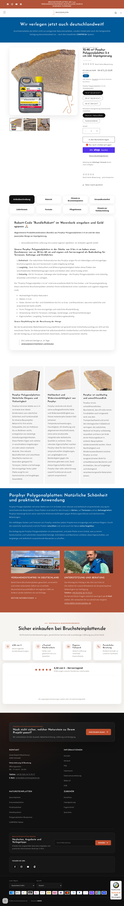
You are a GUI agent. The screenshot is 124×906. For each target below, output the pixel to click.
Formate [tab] (48, 209)
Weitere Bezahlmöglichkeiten (98, 156)
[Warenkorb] (121, 12)
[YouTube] (28, 866)
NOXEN (39, 901)
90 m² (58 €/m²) (91, 104)
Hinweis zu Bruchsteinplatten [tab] (75, 199)
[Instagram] (21, 866)
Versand (95, 79)
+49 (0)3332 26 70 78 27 (82, 592)
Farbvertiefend (91, 121)
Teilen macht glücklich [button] (94, 185)
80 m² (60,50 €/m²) (93, 98)
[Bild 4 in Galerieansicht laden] (43, 124)
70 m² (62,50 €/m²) (93, 93)
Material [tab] (48, 199)
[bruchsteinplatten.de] (60, 13)
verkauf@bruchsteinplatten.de (77, 603)
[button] (4, 12)
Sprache (39, 881)
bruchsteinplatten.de (20, 901)
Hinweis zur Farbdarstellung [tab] (102, 209)
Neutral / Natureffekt (94, 115)
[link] (98, 732)
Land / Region (13, 881)
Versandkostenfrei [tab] (102, 199)
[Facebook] (15, 866)
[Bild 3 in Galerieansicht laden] (29, 124)
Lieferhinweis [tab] (21, 209)
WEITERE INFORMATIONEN (22, 598)
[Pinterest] (34, 866)
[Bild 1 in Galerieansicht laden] (16, 124)
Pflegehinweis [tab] (75, 209)
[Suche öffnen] (115, 12)
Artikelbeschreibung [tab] (21, 199)
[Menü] (120, 882)
